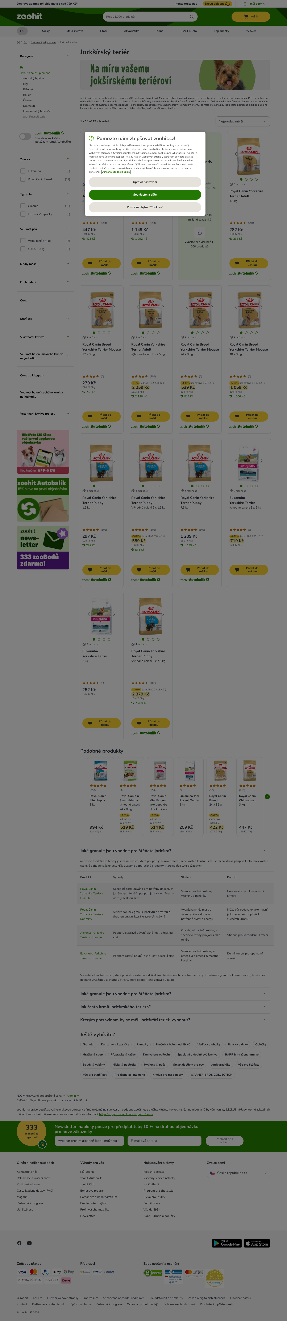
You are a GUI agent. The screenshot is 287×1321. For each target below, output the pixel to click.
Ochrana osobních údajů (116, 172)
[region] (145, 174)
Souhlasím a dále (145, 195)
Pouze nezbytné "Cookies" (145, 207)
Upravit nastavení (145, 182)
